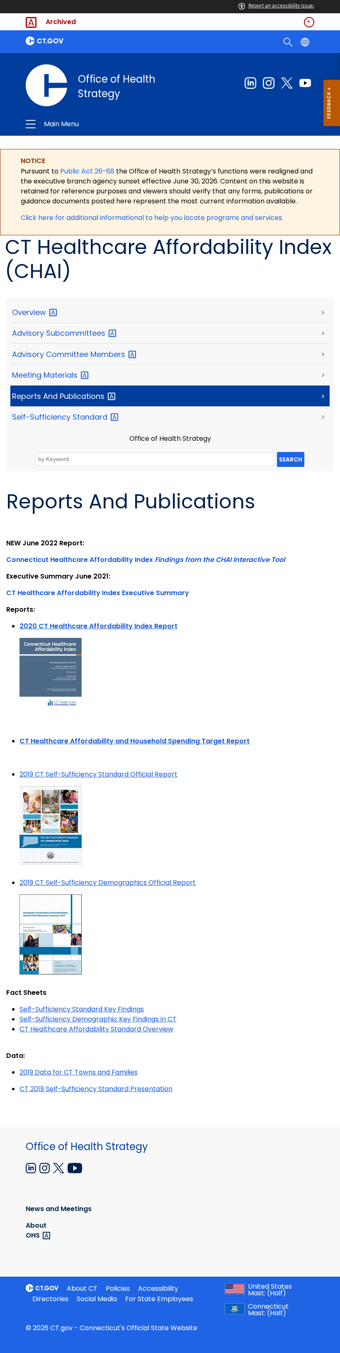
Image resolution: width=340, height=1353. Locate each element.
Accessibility (158, 1288)
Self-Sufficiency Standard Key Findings (81, 1009)
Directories (50, 1299)
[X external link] (59, 1167)
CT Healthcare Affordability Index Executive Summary (97, 593)
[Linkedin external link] (250, 83)
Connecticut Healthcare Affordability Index (145, 559)
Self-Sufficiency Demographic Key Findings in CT (98, 1019)
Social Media (97, 1299)
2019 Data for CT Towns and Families (78, 1072)
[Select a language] (306, 41)
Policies (118, 1288)
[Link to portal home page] (95, 41)
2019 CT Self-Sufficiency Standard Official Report (98, 774)
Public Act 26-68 (87, 171)
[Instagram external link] (268, 83)
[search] (289, 41)
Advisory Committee (69, 354)
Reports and (59, 396)
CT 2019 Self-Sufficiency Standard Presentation (95, 1089)
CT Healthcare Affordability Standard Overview (96, 1029)
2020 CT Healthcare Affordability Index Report (98, 626)
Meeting (46, 375)
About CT (82, 1288)
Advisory (59, 333)
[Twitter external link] (287, 83)
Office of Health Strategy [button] (111, 124)
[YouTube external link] (75, 1167)
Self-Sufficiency (60, 417)
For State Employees (159, 1299)
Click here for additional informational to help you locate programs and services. (152, 217)
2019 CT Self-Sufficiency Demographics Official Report (107, 882)
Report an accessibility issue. (281, 5)
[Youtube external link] (305, 83)
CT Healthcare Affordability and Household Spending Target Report (134, 741)
